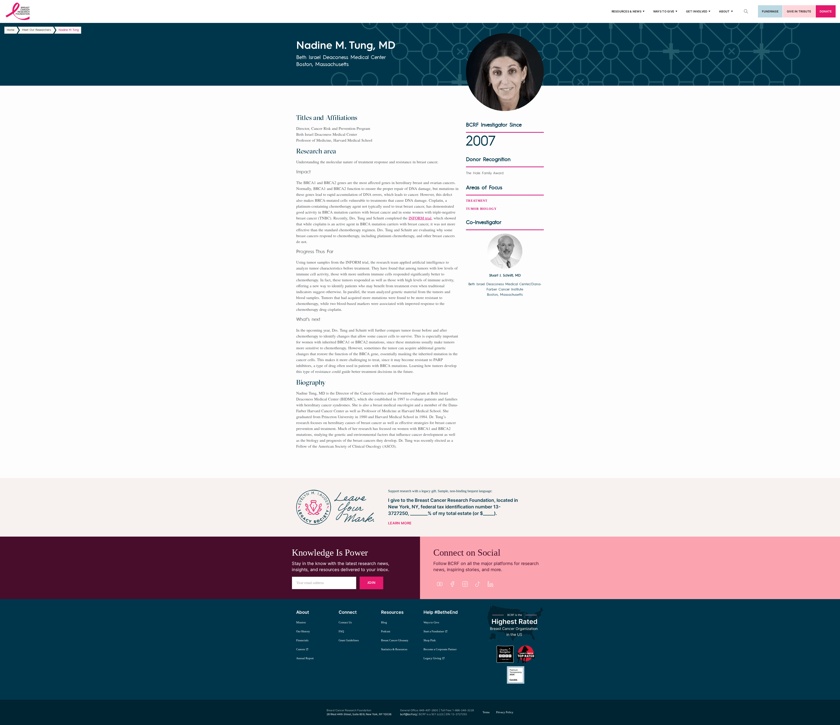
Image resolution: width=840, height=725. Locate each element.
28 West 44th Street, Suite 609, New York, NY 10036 (359, 714)
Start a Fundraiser (434, 631)
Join (371, 583)
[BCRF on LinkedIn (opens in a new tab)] (490, 584)
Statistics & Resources (394, 649)
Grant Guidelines (349, 640)
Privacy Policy (504, 712)
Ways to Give (663, 11)
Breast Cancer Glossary (394, 640)
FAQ (341, 631)
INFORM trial (420, 218)
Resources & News (626, 11)
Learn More (399, 523)
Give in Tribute (799, 11)
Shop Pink (430, 640)
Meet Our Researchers (36, 30)
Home (10, 30)
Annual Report (305, 658)
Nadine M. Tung (69, 30)
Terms (486, 712)
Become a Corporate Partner (440, 649)
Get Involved (696, 11)
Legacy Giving (432, 658)
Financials (302, 640)
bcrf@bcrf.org (408, 714)
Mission (301, 622)
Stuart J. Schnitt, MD (505, 275)
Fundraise (770, 11)
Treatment (477, 200)
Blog (384, 622)
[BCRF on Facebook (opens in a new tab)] (452, 584)
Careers (300, 649)
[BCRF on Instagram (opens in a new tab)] (465, 584)
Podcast (385, 631)
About (724, 11)
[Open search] (746, 11)
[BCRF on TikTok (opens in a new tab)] (478, 584)
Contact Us (345, 622)
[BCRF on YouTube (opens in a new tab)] (440, 584)
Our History (303, 631)
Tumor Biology (481, 208)
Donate (826, 11)
